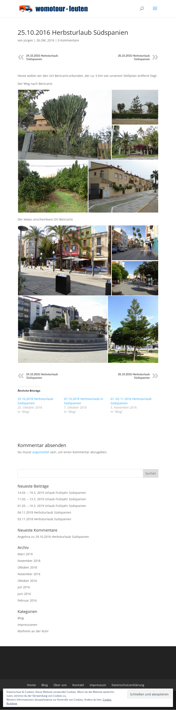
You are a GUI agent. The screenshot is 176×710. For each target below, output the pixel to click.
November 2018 (29, 561)
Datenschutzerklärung (128, 685)
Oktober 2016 (27, 581)
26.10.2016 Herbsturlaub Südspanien (134, 57)
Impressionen (27, 625)
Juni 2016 (24, 594)
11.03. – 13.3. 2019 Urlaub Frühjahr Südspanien (52, 499)
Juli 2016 (24, 587)
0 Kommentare (68, 40)
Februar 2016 (27, 600)
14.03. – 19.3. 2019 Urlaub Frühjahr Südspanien (52, 493)
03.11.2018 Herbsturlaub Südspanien (44, 519)
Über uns (60, 685)
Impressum (98, 685)
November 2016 (29, 574)
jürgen (28, 40)
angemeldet (40, 452)
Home (31, 685)
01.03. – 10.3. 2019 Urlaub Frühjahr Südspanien (52, 506)
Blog (21, 618)
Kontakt (78, 685)
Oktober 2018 (27, 567)
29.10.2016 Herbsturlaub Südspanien (62, 537)
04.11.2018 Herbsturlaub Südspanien (44, 512)
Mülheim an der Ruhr (33, 631)
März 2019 (25, 554)
